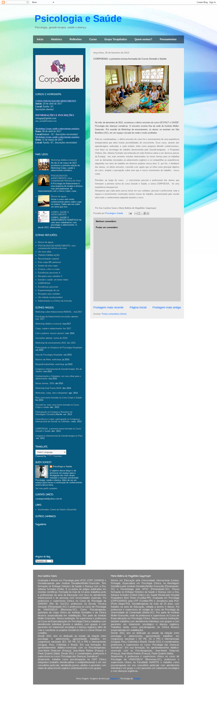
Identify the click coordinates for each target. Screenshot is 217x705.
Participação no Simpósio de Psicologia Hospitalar (58, 347)
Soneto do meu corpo (48, 266)
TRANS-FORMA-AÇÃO (49, 255)
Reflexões (76, 39)
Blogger (137, 678)
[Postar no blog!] (138, 213)
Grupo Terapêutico (115, 39)
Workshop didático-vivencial (64, 160)
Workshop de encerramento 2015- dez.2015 (55, 343)
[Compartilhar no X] (141, 213)
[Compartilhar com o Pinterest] (147, 213)
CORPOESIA (44, 283)
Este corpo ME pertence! (49, 262)
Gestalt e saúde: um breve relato (53, 280)
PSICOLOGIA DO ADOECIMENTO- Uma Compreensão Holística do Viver (66, 178)
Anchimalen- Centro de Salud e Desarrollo (57, 509)
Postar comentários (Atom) (114, 314)
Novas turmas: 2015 (44, 383)
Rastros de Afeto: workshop (48, 359)
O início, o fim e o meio (49, 269)
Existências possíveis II (49, 273)
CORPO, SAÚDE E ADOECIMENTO (60, 213)
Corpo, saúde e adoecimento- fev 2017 (53, 328)
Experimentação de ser (48, 290)
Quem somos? (143, 39)
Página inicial (138, 307)
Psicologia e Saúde (78, 18)
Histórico (56, 39)
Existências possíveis (48, 287)
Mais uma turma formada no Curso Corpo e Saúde (58, 397)
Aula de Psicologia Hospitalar (48, 355)
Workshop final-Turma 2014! (48, 388)
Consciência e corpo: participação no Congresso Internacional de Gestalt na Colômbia (57, 420)
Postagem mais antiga (167, 307)
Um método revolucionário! (50, 297)
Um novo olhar (44, 252)
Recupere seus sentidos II (50, 276)
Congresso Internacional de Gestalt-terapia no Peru (58, 436)
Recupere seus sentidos (49, 294)
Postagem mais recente (108, 307)
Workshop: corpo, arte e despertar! (51, 393)
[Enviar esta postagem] (130, 213)
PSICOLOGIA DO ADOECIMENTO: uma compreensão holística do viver (56, 246)
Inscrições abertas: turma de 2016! (51, 338)
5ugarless (114, 678)
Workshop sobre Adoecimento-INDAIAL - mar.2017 (58, 312)
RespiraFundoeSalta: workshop (49, 364)
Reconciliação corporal (48, 259)
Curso (93, 39)
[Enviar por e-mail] (135, 213)
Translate (57, 456)
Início (40, 39)
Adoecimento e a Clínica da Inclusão (55, 301)
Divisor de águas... (59, 196)
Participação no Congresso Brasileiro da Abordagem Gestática (53, 413)
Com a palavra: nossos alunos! (49, 333)
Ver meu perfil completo (46, 488)
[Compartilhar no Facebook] (144, 213)
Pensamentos (168, 39)
